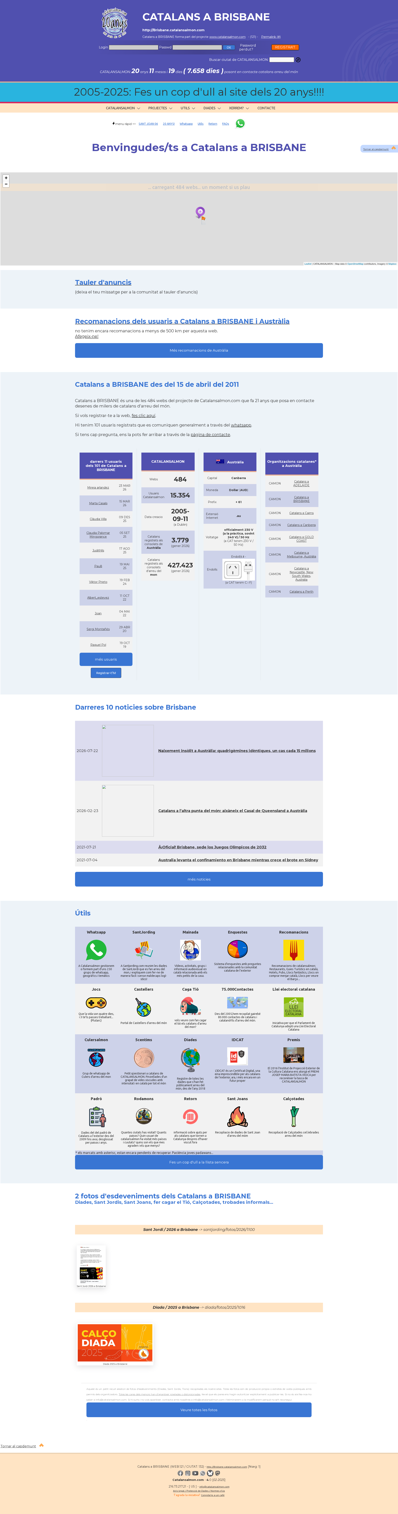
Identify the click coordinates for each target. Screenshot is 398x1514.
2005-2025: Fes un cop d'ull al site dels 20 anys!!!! (199, 92)
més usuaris (106, 659)
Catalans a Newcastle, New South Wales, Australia (301, 574)
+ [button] (6, 177)
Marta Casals (98, 503)
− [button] (6, 184)
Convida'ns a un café (212, 1495)
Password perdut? (247, 47)
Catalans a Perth (301, 592)
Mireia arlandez (98, 487)
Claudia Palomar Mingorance (98, 534)
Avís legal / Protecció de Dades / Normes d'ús (199, 1490)
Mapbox (392, 263)
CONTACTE (266, 108)
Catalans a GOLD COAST (301, 539)
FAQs (225, 123)
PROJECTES (157, 108)
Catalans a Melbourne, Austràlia (301, 554)
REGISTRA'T (285, 47)
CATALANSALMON (120, 108)
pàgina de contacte (210, 434)
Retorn (213, 123)
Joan (98, 613)
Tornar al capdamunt (376, 149)
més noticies (199, 879)
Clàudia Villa (98, 519)
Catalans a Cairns (301, 513)
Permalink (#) (271, 37)
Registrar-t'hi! (106, 673)
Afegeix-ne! (86, 336)
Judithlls (98, 550)
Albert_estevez (98, 598)
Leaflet (308, 263)
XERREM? (236, 108)
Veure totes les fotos (199, 1410)
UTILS (185, 108)
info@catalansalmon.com (214, 1486)
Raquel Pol (98, 645)
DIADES (209, 108)
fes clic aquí (143, 415)
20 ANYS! (169, 123)
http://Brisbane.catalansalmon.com (227, 1466)
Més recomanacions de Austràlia (199, 350)
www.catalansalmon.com (227, 37)
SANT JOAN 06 (148, 123)
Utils (201, 123)
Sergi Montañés (98, 629)
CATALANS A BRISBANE (206, 17)
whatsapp (241, 425)
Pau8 (98, 566)
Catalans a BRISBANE (301, 499)
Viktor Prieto (98, 582)
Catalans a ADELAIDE (301, 483)
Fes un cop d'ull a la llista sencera (199, 1162)
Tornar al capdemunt (18, 1446)
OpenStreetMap (355, 263)
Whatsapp (186, 123)
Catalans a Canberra (301, 525)
